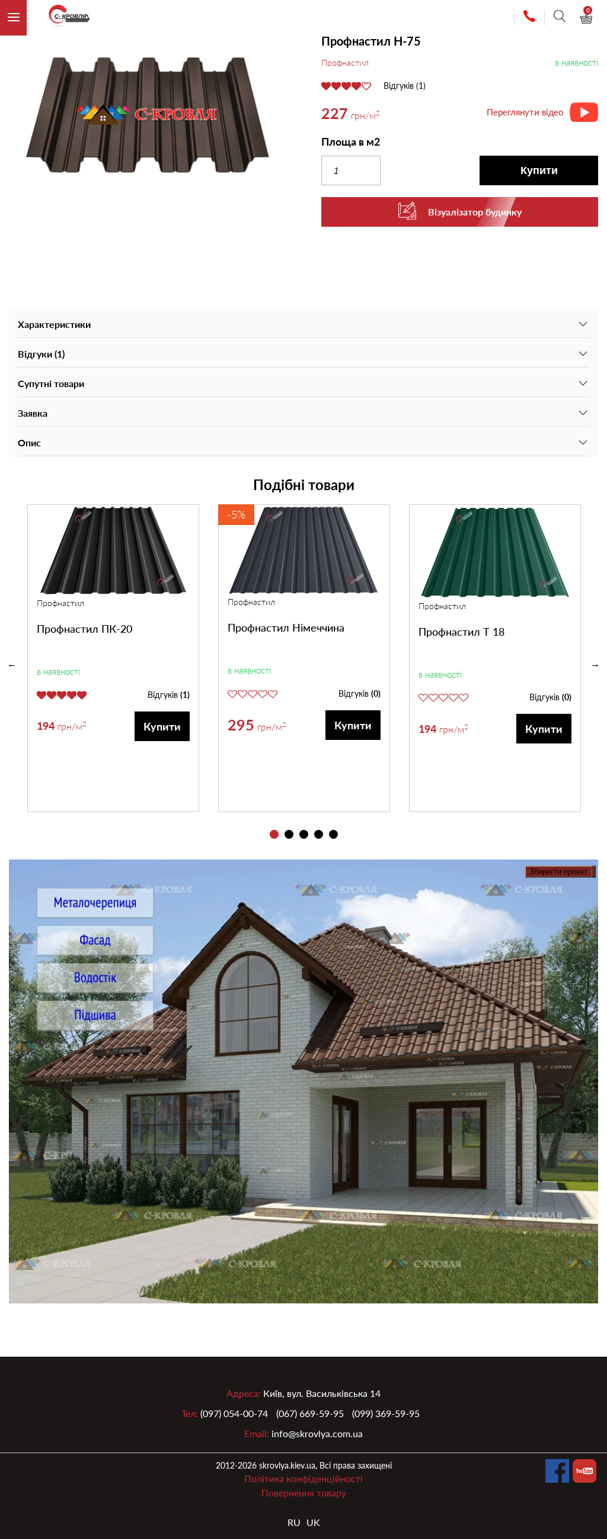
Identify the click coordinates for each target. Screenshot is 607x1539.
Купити (539, 170)
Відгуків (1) (405, 86)
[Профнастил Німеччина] (304, 550)
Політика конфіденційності (303, 1478)
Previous (12, 664)
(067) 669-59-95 (310, 1413)
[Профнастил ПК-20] (113, 551)
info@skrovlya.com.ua (317, 1433)
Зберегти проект (558, 871)
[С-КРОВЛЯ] (64, 18)
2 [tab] (289, 834)
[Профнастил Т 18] (494, 552)
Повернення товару (303, 1492)
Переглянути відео (525, 112)
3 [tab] (303, 834)
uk (313, 1522)
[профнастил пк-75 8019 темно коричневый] (147, 116)
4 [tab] (318, 834)
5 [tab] (333, 834)
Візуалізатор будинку (475, 211)
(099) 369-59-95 (386, 1413)
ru (294, 1522)
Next (595, 664)
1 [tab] (274, 834)
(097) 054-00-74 (234, 1413)
